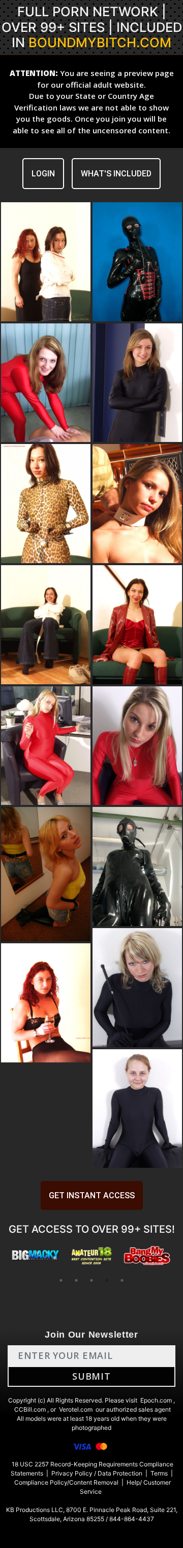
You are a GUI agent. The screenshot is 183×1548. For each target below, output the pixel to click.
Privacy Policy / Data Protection (96, 1473)
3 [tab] (91, 1280)
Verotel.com (76, 1409)
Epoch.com (156, 1400)
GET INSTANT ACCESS (92, 1195)
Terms (159, 1473)
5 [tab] (122, 1280)
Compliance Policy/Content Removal (66, 1482)
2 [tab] (76, 1280)
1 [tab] (61, 1280)
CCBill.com (30, 1409)
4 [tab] (107, 1280)
